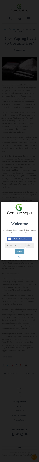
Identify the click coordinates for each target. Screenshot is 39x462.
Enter (19, 252)
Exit (19, 257)
